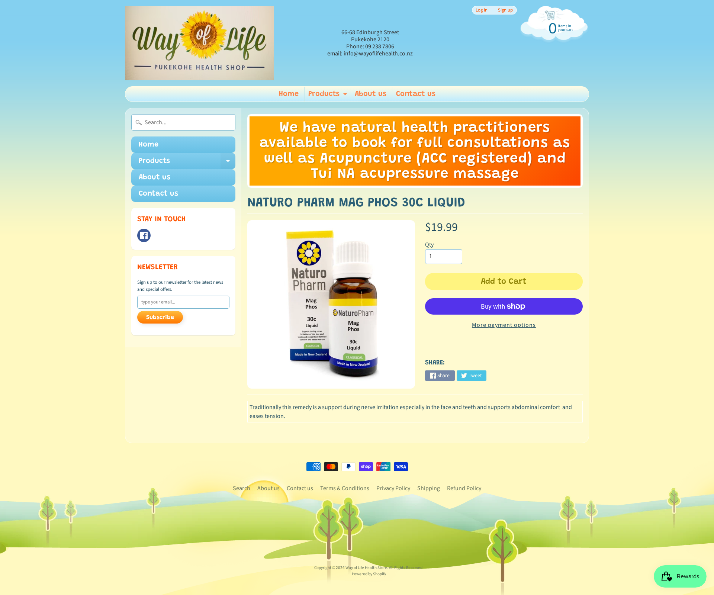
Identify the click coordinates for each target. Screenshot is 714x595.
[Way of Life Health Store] (199, 43)
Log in (482, 10)
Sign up (505, 10)
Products (328, 96)
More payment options (504, 325)
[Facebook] (144, 235)
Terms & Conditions (344, 488)
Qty (429, 245)
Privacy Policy (393, 488)
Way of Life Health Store (366, 567)
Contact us (415, 94)
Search (241, 488)
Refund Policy (464, 488)
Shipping (428, 488)
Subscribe (160, 318)
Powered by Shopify (369, 574)
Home (289, 94)
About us (370, 94)
